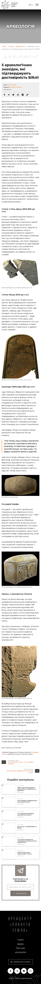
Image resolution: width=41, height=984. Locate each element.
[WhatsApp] (18, 95)
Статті (20, 940)
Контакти (20, 952)
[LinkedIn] (23, 95)
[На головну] (10, 4)
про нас (20, 948)
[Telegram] (9, 95)
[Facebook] (4, 95)
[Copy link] (27, 95)
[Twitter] (13, 95)
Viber (4, 754)
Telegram (35, 752)
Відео (20, 944)
